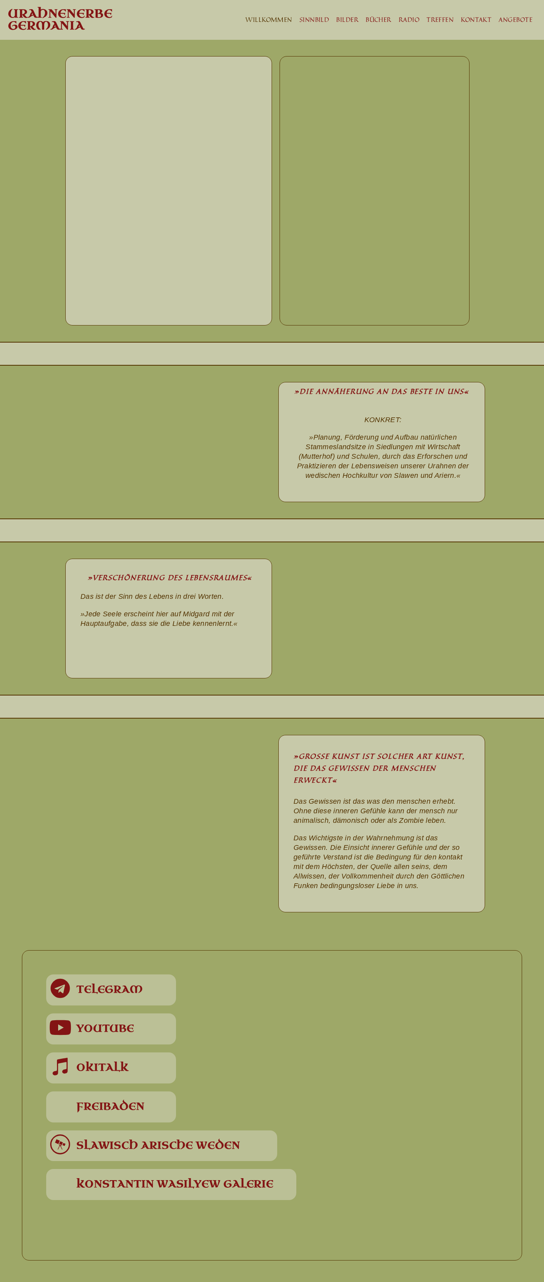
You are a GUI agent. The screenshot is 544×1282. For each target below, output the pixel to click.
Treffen (440, 19)
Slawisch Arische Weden (158, 1145)
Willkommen (268, 19)
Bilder (347, 19)
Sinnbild (314, 19)
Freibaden (110, 1106)
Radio (409, 19)
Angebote (515, 19)
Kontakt (476, 19)
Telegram (109, 989)
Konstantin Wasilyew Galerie (175, 1184)
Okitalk (102, 1067)
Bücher (378, 19)
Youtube (105, 1028)
